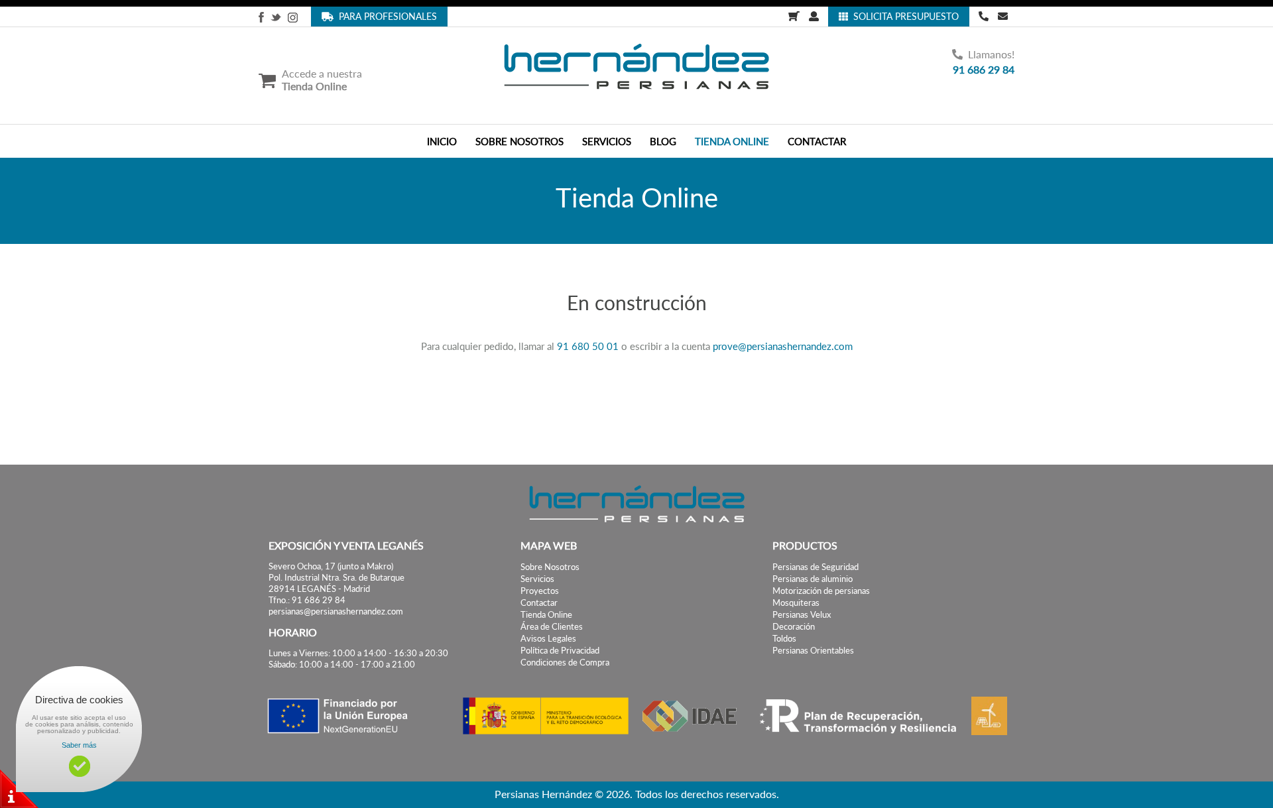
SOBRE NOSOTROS (519, 141)
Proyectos (539, 591)
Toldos (784, 639)
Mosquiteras (795, 603)
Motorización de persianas (821, 591)
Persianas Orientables (813, 651)
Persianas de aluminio (812, 579)
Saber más (79, 745)
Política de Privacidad (559, 651)
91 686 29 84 (983, 69)
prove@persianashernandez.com (783, 346)
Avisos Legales (548, 639)
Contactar (539, 603)
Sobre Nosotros (549, 567)
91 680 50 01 (588, 346)
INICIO (442, 141)
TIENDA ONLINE (732, 141)
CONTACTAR (817, 141)
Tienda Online (546, 615)
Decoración (793, 627)
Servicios (537, 579)
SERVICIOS (606, 141)
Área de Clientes (551, 627)
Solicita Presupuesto (903, 16)
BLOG (663, 141)
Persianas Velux (801, 615)
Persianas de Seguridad (815, 567)
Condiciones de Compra (564, 662)
